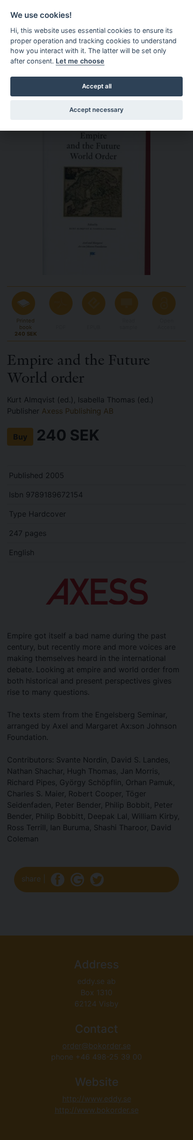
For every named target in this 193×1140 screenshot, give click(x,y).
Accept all (96, 86)
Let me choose (80, 61)
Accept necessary (96, 109)
